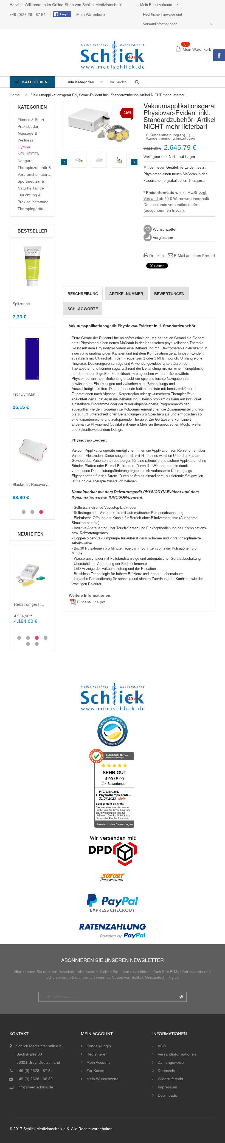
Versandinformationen (177, 1054)
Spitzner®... (23, 303)
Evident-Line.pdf (91, 602)
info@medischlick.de (35, 1087)
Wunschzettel (164, 229)
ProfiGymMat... (26, 394)
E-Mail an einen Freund (194, 255)
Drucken (156, 255)
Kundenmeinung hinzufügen (170, 138)
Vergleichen (162, 237)
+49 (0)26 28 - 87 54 (28, 14)
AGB (162, 1046)
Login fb (61, 14)
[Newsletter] (181, 996)
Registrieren (97, 1054)
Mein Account (98, 1062)
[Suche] (137, 82)
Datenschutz (168, 1070)
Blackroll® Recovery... (31, 484)
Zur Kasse (95, 1070)
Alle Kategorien (81, 82)
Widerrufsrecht (170, 1079)
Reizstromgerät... (29, 604)
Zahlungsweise (171, 1062)
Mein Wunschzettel (102, 1079)
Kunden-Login (98, 1046)
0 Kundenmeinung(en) (165, 135)
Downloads (167, 1095)
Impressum (167, 1087)
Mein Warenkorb (90, 14)
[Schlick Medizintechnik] (112, 55)
